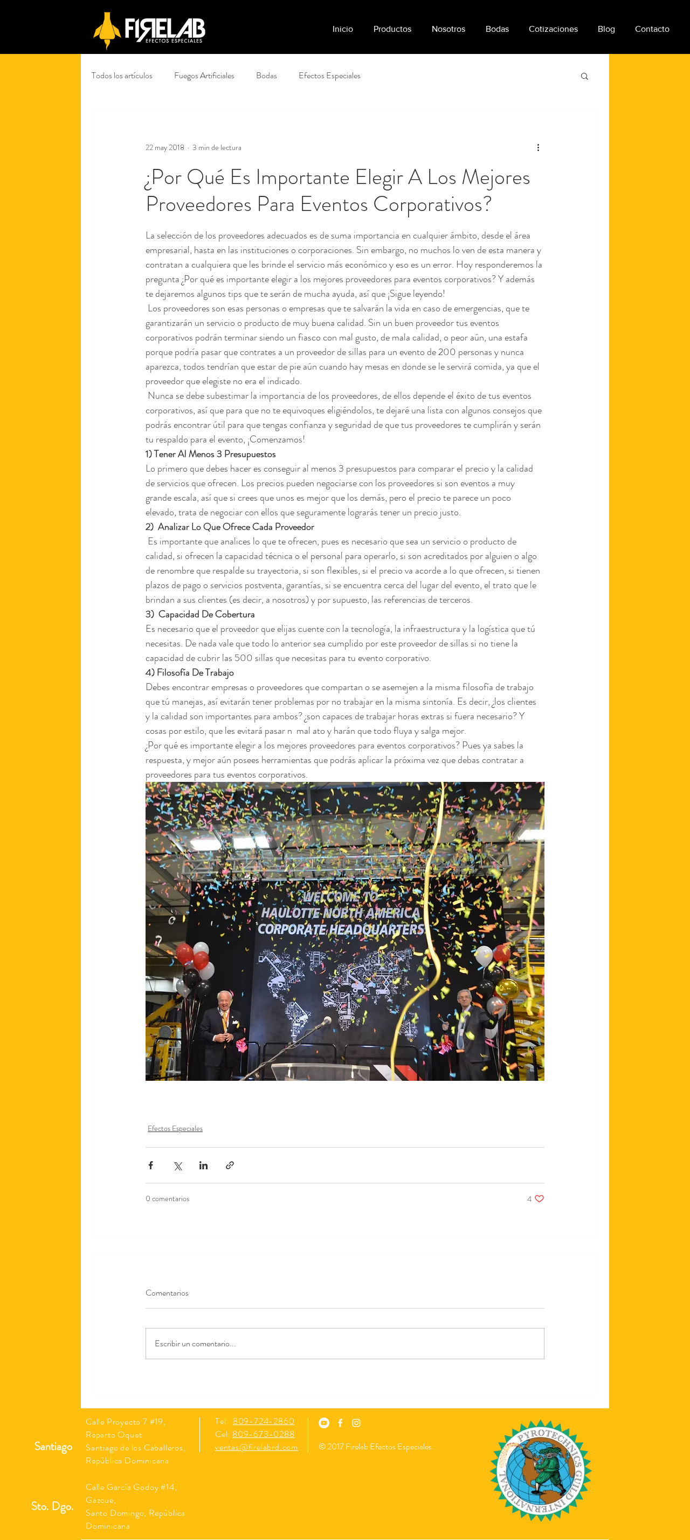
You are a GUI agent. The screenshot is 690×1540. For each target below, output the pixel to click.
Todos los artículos (122, 75)
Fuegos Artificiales (204, 75)
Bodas (266, 75)
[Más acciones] (538, 147)
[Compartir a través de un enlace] (230, 1165)
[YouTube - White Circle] (324, 1423)
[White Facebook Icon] (340, 1423)
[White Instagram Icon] (356, 1423)
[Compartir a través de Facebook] (151, 1165)
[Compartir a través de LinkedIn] (203, 1165)
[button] (584, 75)
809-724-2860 (264, 1421)
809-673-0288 (263, 1434)
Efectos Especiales (330, 75)
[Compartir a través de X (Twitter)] (177, 1165)
